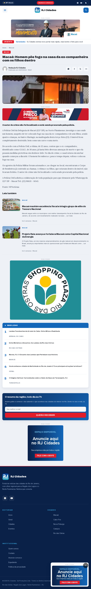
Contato (11, 553)
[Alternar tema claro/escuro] (86, 3)
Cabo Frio (57, 520)
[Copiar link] (86, 68)
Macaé (11, 48)
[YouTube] (81, 3)
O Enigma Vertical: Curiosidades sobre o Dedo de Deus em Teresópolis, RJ (38, 378)
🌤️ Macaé (8, 3)
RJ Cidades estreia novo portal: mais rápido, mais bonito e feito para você (55, 42)
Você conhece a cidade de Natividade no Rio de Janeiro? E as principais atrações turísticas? (45, 366)
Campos (56, 529)
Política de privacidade (17, 567)
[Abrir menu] (5, 10)
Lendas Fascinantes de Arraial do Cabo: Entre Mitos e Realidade (34, 331)
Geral (10, 520)
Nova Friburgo (58, 524)
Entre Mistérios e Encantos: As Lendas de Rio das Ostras (31, 343)
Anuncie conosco (45, 3)
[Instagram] (77, 3)
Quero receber (45, 415)
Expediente (12, 562)
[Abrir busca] (86, 10)
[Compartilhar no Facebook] (74, 68)
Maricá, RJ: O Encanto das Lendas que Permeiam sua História (33, 355)
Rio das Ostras (58, 533)
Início (4, 48)
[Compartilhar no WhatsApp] (68, 68)
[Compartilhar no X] (80, 68)
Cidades (11, 524)
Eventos (11, 529)
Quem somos (13, 549)
